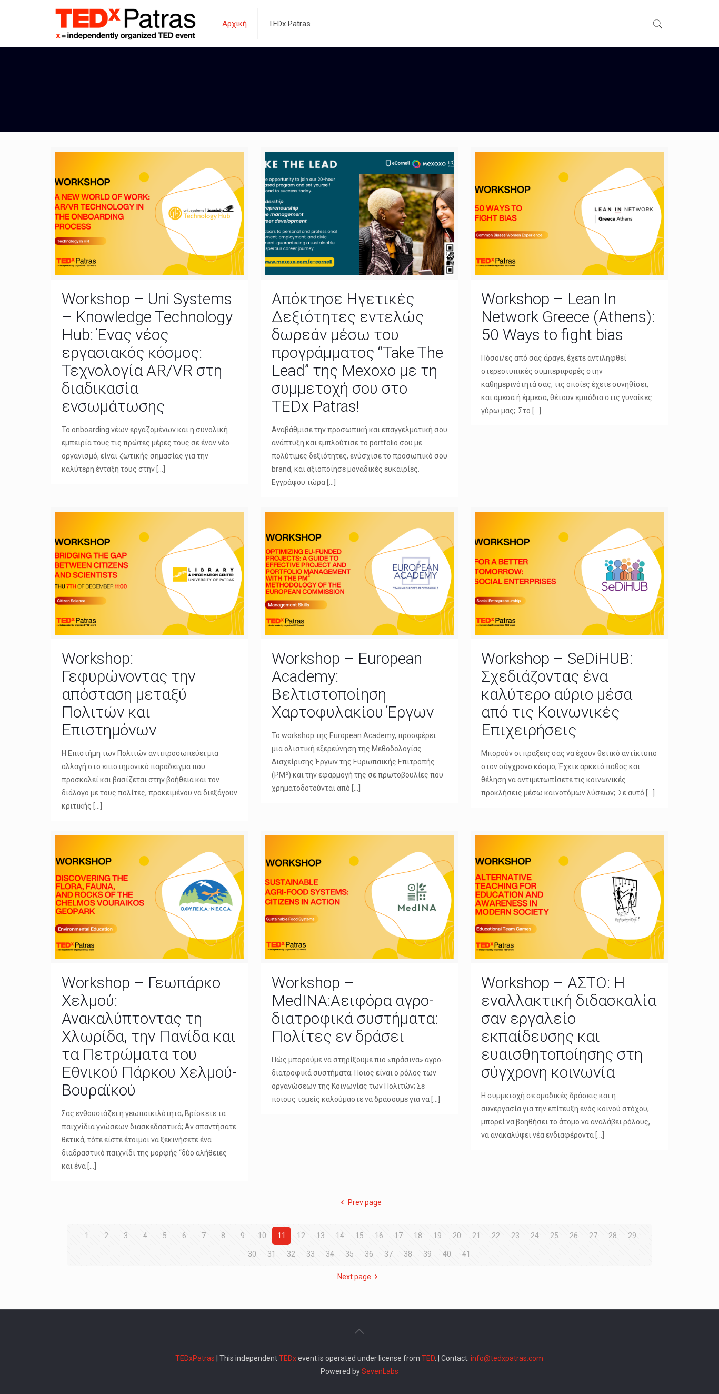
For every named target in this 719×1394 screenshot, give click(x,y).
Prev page (365, 1202)
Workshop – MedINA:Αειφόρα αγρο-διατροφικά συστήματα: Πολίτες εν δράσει (355, 1009)
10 (262, 1235)
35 (349, 1254)
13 (320, 1235)
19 (437, 1235)
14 (340, 1235)
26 (574, 1235)
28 (612, 1235)
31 (271, 1254)
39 (427, 1254)
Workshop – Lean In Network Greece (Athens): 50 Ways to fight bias (568, 317)
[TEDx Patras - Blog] (125, 23)
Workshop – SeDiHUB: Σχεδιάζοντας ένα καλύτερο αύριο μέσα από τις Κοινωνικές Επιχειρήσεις (557, 694)
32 (291, 1254)
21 (476, 1235)
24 (535, 1235)
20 (457, 1235)
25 (554, 1235)
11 (281, 1235)
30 (252, 1254)
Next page (354, 1276)
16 (379, 1235)
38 (408, 1254)
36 (369, 1254)
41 (466, 1254)
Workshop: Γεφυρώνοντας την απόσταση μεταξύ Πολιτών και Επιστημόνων (128, 694)
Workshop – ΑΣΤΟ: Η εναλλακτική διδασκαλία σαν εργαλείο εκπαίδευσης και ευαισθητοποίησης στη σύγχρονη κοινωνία (568, 1027)
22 (496, 1235)
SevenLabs (380, 1371)
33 (310, 1254)
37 (388, 1254)
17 (398, 1235)
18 (418, 1235)
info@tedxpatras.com (507, 1358)
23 (515, 1235)
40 (447, 1254)
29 (632, 1235)
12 (301, 1235)
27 (593, 1235)
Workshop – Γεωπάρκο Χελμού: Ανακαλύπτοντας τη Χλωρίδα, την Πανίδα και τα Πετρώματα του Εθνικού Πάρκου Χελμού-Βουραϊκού (149, 1036)
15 (359, 1235)
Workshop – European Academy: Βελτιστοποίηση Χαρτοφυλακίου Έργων (353, 685)
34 (330, 1254)
